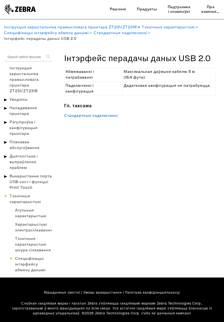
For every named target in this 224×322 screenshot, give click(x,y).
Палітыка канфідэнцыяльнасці (152, 292)
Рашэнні (118, 9)
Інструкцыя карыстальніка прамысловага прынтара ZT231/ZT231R (70, 27)
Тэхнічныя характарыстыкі (168, 27)
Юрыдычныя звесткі (62, 292)
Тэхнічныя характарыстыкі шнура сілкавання (33, 244)
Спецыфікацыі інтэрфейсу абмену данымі (46, 33)
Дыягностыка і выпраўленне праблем (24, 162)
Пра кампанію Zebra (210, 10)
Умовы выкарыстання (102, 292)
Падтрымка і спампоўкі (179, 9)
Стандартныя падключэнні (120, 33)
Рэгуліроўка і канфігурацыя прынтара (24, 128)
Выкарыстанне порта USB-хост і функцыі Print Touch (31, 182)
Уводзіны (19, 100)
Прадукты (147, 9)
